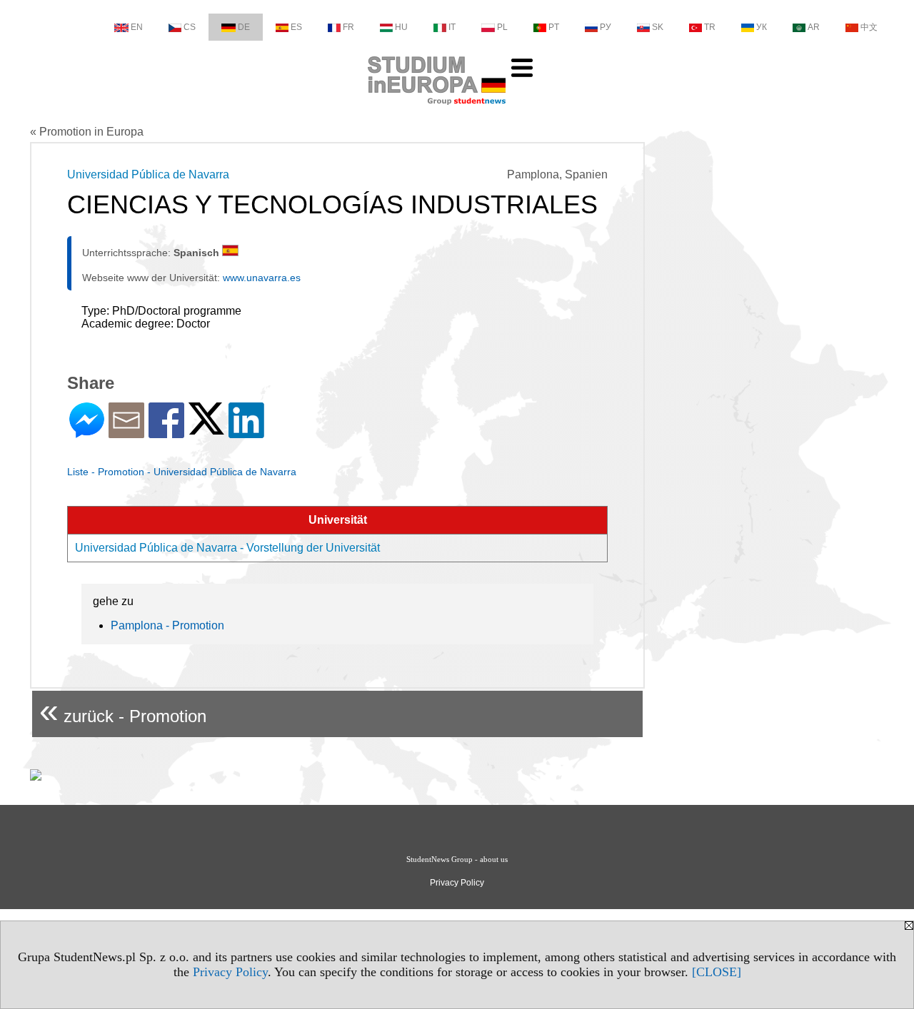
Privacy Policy (230, 972)
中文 (869, 27)
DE (244, 27)
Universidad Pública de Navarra (148, 174)
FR (348, 27)
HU (401, 27)
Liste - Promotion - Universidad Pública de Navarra (181, 471)
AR (814, 27)
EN (137, 27)
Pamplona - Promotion (167, 625)
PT (553, 27)
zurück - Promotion (122, 710)
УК (761, 27)
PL (502, 27)
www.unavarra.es (262, 277)
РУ (605, 27)
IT (452, 27)
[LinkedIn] (246, 432)
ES (296, 27)
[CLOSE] (716, 972)
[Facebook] (166, 432)
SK (657, 27)
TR (709, 27)
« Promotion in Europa (87, 132)
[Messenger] (86, 432)
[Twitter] (206, 428)
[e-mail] (126, 432)
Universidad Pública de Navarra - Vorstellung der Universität (227, 548)
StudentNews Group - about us (457, 859)
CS (190, 27)
